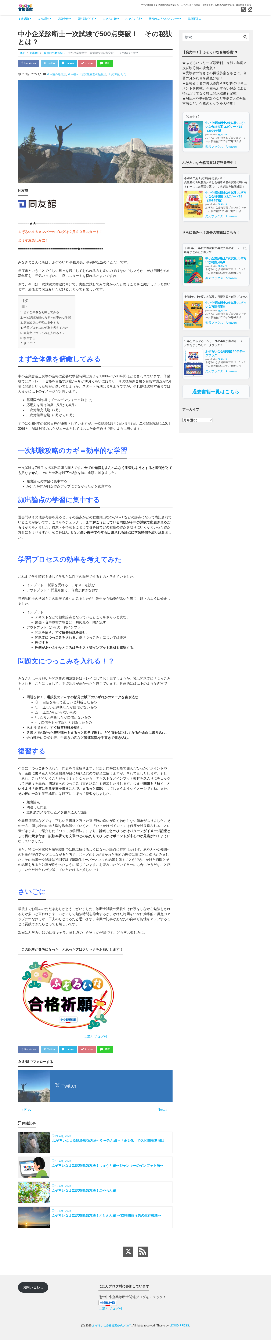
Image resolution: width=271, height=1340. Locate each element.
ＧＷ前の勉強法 (56, 74)
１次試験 (23, 18)
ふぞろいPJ (133, 18)
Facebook (30, 63)
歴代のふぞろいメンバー (164, 18)
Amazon (231, 146)
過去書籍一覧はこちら (216, 391)
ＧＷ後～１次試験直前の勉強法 (87, 74)
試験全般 (63, 18)
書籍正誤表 (194, 18)
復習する (29, 338)
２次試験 (43, 18)
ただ (123, 74)
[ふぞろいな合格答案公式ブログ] (25, 7)
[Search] (245, 37)
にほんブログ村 (95, 1036)
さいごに (29, 343)
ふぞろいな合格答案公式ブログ (111, 1325)
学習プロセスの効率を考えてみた (46, 327)
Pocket (88, 63)
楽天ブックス (214, 146)
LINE (106, 63)
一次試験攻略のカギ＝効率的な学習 (47, 317)
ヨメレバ (222, 134)
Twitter (50, 63)
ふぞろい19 (110, 18)
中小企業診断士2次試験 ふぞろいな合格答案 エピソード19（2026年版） (225, 126)
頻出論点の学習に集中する (41, 322)
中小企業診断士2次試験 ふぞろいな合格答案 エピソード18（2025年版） (225, 196)
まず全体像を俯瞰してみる (41, 312)
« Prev (26, 1109)
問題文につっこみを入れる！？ (44, 333)
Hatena (69, 63)
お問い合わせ (33, 1287)
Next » (162, 1109)
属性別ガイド (85, 18)
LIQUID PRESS (179, 1325)
